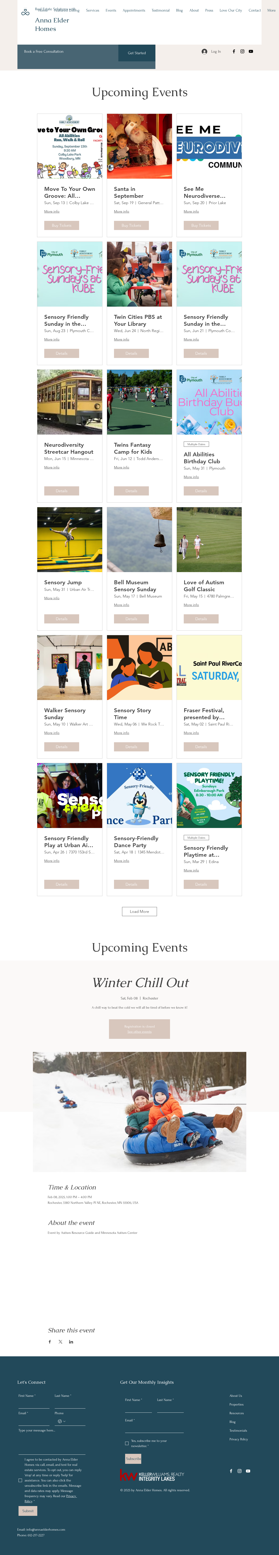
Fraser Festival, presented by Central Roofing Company (205, 713)
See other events (140, 1032)
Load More (139, 911)
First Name (27, 1396)
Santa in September (128, 192)
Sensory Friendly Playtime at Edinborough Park (208, 851)
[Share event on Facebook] (50, 1341)
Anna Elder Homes (52, 24)
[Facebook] (233, 51)
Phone (59, 1413)
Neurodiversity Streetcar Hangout (68, 448)
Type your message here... (37, 1430)
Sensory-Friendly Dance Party (136, 841)
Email (23, 1413)
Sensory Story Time (132, 713)
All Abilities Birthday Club (202, 458)
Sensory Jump (63, 582)
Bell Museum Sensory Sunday (135, 586)
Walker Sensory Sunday (65, 713)
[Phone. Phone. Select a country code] (61, 1421)
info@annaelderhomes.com (45, 1529)
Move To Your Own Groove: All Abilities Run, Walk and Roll (69, 192)
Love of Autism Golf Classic (204, 586)
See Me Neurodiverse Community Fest (206, 192)
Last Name (63, 1396)
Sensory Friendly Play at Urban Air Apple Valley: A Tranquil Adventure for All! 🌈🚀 (69, 841)
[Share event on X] (60, 1341)
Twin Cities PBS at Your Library (138, 320)
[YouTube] (250, 51)
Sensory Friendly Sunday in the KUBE (66, 320)
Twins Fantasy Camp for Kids (133, 448)
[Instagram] (242, 51)
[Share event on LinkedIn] (71, 1341)
